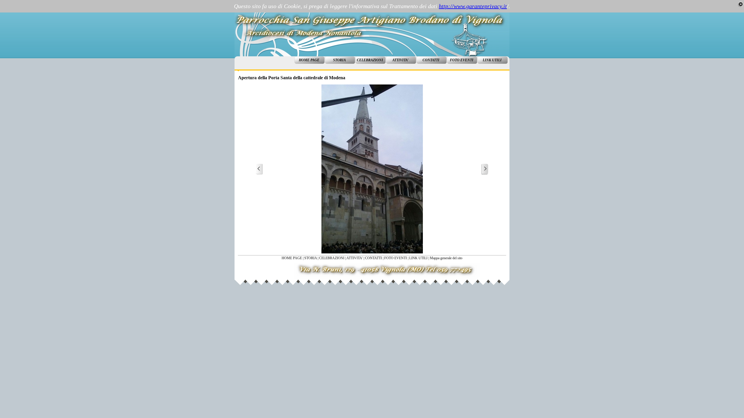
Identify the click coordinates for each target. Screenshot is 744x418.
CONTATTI (373, 258)
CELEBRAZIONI (331, 258)
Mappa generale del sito (446, 258)
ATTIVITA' (354, 258)
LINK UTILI (418, 258)
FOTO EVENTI (395, 258)
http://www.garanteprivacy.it (473, 6)
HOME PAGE (292, 258)
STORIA (310, 258)
